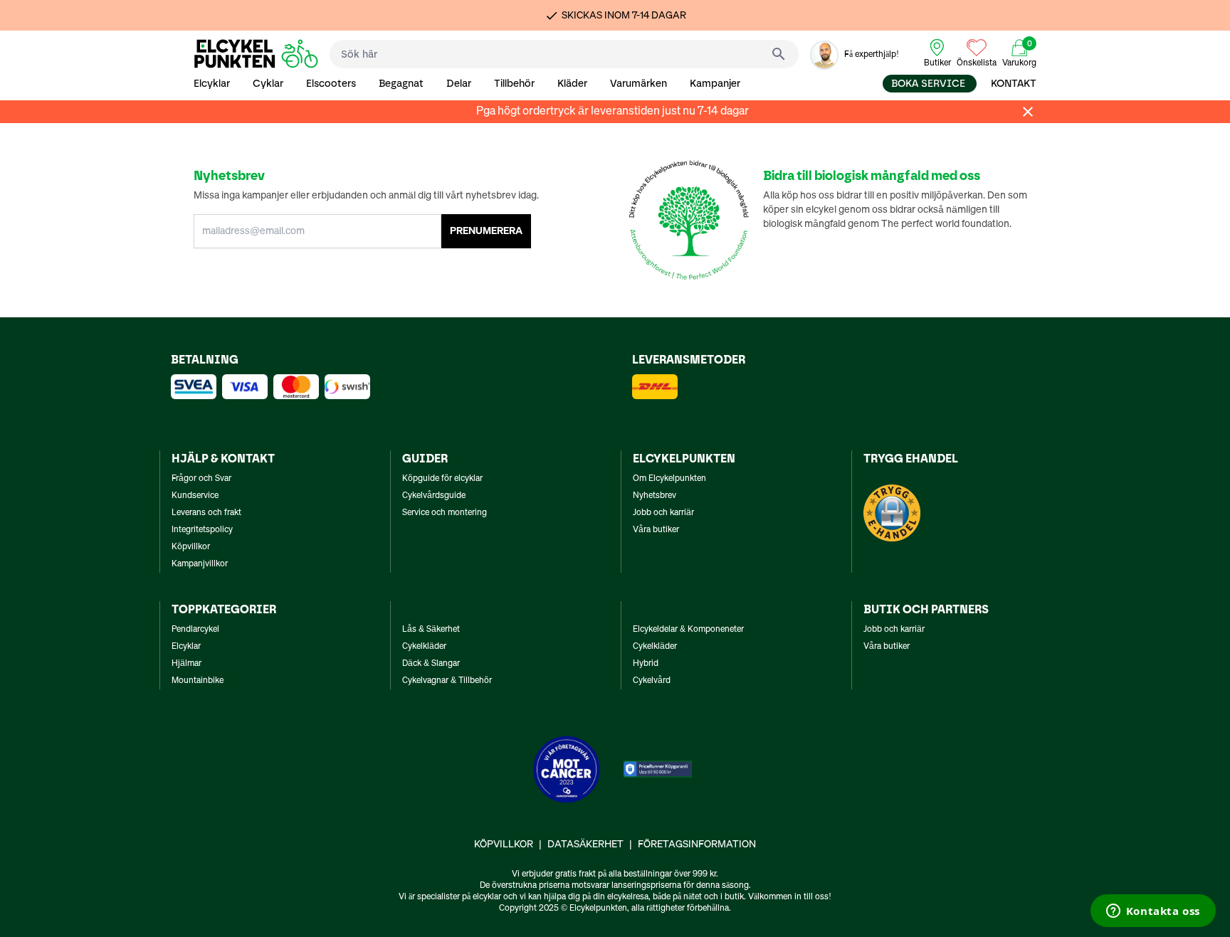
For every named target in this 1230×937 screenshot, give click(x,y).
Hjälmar (186, 664)
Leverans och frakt (206, 513)
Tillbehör (514, 84)
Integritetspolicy (202, 530)
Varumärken (638, 84)
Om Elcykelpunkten (669, 479)
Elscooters (331, 84)
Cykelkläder (424, 646)
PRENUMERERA (486, 231)
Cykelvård (652, 681)
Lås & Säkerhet (431, 629)
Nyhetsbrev (654, 496)
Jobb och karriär (663, 513)
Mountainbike (198, 681)
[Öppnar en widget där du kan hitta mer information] (1153, 912)
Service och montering (444, 513)
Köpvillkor (191, 547)
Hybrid (645, 664)
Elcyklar (212, 84)
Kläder (572, 84)
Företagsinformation (697, 844)
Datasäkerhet (585, 844)
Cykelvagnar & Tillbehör (447, 681)
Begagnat (401, 84)
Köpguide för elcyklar (442, 479)
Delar (458, 84)
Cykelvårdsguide (434, 496)
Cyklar (268, 84)
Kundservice (195, 496)
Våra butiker (656, 530)
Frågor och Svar (201, 479)
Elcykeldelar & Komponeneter (688, 629)
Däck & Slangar (431, 664)
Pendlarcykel (195, 629)
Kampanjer (715, 84)
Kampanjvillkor (200, 564)
